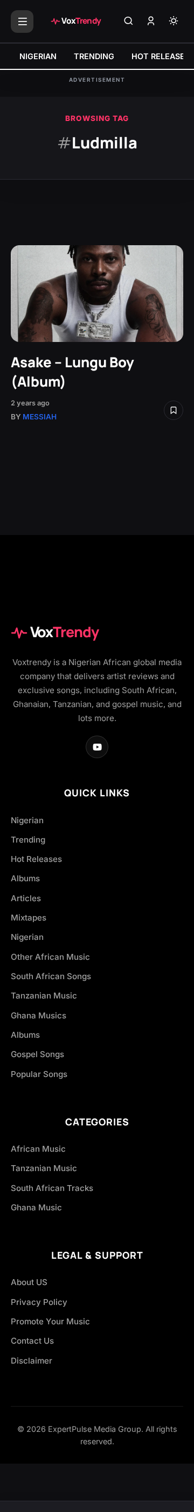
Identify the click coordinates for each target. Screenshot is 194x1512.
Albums (25, 878)
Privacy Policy (39, 1302)
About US (29, 1282)
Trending (28, 840)
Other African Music (50, 957)
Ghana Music (36, 1207)
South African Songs (51, 976)
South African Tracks (52, 1188)
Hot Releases (36, 859)
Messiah (40, 416)
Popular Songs (39, 1074)
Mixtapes (28, 917)
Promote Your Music (50, 1321)
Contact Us (32, 1341)
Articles (26, 898)
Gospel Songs (37, 1054)
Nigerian (27, 820)
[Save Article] (173, 410)
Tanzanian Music (44, 995)
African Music (38, 1149)
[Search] (128, 21)
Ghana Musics (38, 1015)
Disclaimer (31, 1361)
